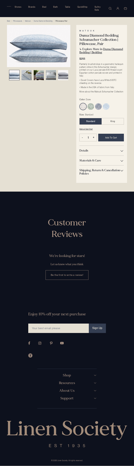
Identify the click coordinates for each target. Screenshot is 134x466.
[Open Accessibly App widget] (30, 355)
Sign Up (97, 328)
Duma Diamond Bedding (43, 21)
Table (67, 7)
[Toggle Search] (110, 8)
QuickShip (82, 7)
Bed (44, 7)
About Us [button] (67, 391)
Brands (31, 7)
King (112, 121)
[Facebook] (29, 343)
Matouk (28, 21)
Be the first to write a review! (67, 275)
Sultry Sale (97, 8)
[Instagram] (39, 343)
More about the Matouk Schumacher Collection (101, 91)
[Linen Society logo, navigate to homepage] (9, 6)
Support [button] (67, 398)
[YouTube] (62, 343)
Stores (18, 7)
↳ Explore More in (101, 50)
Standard (90, 121)
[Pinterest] (51, 343)
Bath (55, 7)
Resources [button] (67, 383)
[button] (101, 150)
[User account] (118, 8)
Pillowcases (17, 21)
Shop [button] (67, 375)
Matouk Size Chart (86, 129)
